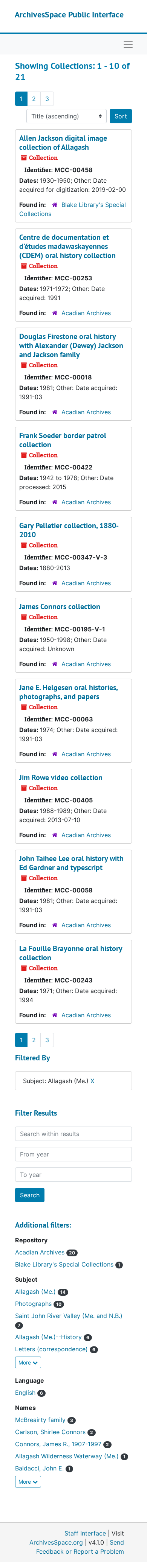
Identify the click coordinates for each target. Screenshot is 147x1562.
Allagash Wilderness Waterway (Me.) (68, 1456)
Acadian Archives (86, 313)
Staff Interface (85, 1533)
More (25, 1362)
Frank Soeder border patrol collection (62, 440)
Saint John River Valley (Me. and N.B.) (68, 1316)
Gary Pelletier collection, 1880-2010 (69, 530)
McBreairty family (41, 1420)
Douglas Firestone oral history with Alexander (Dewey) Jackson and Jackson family (71, 345)
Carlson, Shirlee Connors (51, 1432)
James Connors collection (59, 606)
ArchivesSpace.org (56, 1542)
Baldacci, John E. (40, 1468)
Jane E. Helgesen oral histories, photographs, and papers (68, 691)
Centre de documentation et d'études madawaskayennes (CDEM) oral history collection (67, 246)
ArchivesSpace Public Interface (69, 14)
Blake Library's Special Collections (65, 1264)
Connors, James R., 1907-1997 (59, 1444)
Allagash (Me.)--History (49, 1337)
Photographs (34, 1303)
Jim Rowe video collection (61, 777)
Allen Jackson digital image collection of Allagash (63, 142)
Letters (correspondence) (52, 1349)
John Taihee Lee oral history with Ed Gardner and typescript (71, 862)
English (26, 1392)
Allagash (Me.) (36, 1291)
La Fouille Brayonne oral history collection (70, 952)
